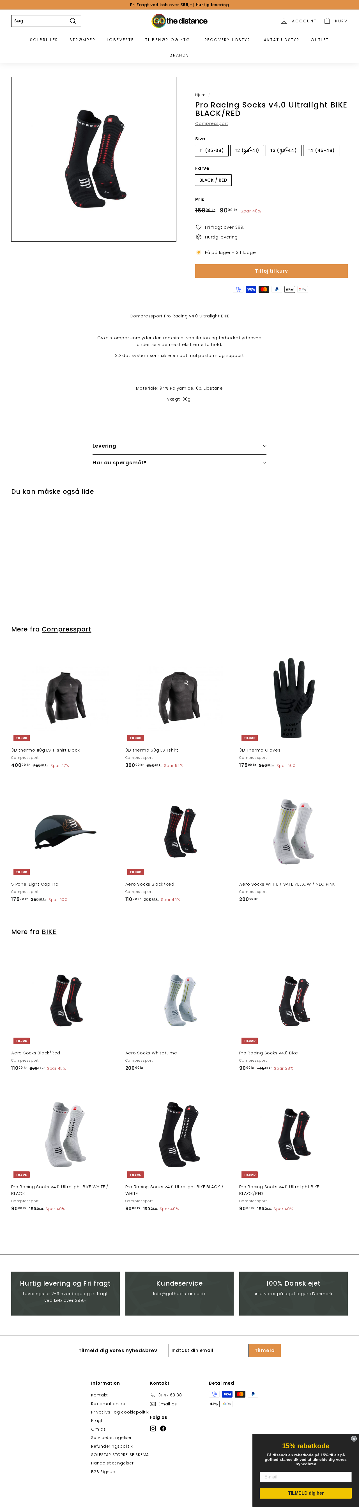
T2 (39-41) (247, 150)
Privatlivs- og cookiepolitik (120, 1412)
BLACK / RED (213, 180)
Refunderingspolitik (112, 1446)
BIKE (49, 931)
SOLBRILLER (44, 40)
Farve (202, 168)
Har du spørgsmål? (119, 462)
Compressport (211, 123)
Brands (179, 55)
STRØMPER (82, 40)
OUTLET (320, 40)
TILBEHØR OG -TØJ (169, 40)
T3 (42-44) (283, 150)
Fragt (97, 1420)
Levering (104, 445)
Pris (199, 199)
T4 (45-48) (321, 150)
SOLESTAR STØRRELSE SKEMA (120, 1454)
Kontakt (99, 1395)
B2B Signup (103, 1472)
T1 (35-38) (211, 150)
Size (200, 138)
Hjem (200, 94)
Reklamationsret (109, 1404)
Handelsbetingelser (112, 1463)
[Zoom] (93, 159)
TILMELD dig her (306, 1493)
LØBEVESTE (120, 40)
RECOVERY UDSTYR (227, 40)
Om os (98, 1429)
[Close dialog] (354, 1439)
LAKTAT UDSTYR (281, 40)
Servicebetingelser (111, 1437)
